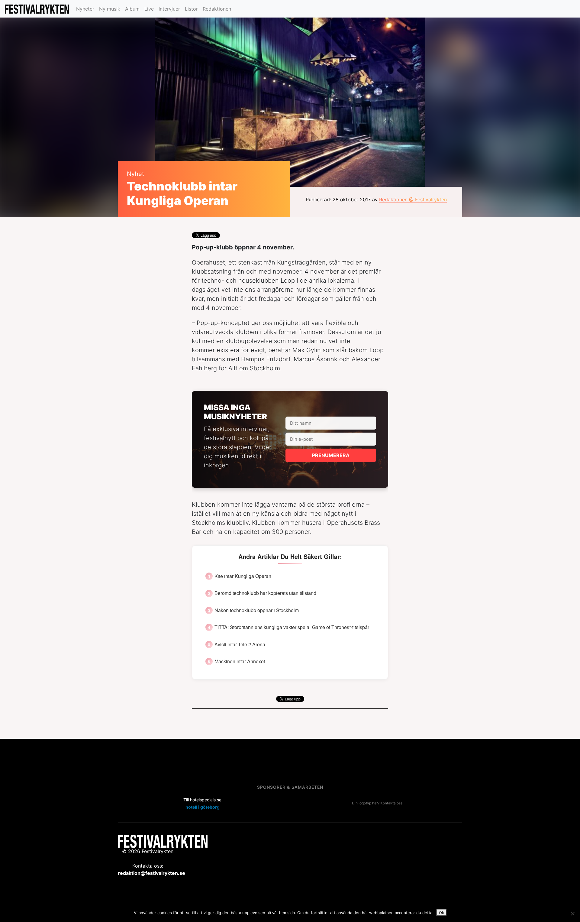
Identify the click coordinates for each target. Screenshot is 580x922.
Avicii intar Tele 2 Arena (239, 644)
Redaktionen (217, 9)
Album (132, 9)
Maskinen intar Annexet (239, 661)
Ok (441, 912)
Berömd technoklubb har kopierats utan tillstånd (265, 593)
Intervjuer (169, 9)
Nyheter (85, 9)
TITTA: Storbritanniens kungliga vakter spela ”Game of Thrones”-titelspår (291, 627)
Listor (191, 9)
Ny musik (109, 9)
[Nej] (572, 914)
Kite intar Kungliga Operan (242, 576)
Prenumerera (331, 455)
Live (149, 9)
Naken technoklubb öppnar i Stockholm (256, 610)
